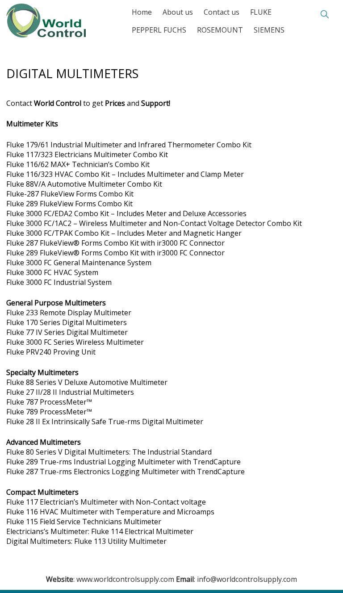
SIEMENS (269, 30)
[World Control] (46, 14)
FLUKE (261, 12)
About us (178, 12)
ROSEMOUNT (220, 30)
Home (142, 12)
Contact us (221, 12)
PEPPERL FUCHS (159, 30)
